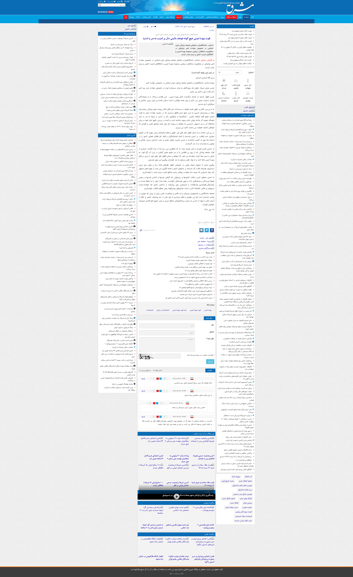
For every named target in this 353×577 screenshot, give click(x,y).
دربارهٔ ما (101, 2)
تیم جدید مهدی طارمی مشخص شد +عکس (177, 526)
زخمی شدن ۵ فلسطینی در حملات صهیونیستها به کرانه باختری (117, 150)
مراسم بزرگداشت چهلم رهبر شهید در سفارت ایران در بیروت (237, 356)
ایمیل (211, 331)
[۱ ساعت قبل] (202, 445)
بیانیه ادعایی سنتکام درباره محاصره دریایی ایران (117, 97)
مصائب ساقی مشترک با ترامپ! (241, 159)
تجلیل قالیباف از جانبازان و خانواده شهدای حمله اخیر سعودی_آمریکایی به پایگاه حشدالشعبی (237, 300)
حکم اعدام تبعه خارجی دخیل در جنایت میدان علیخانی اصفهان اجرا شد (237, 464)
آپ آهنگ (248, 476)
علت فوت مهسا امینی (179, 310)
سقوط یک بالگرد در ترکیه (124, 205)
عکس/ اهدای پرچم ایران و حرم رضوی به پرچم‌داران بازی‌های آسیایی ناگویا (203, 559)
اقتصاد (155, 17)
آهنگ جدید (234, 503)
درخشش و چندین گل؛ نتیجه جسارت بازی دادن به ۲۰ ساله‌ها (152, 526)
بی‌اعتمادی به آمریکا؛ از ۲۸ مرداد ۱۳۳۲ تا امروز (236, 456)
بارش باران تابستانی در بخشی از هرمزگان (119, 238)
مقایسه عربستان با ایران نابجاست (240, 342)
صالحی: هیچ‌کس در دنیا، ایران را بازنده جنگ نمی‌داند (238, 404)
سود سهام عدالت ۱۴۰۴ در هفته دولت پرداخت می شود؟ (118, 127)
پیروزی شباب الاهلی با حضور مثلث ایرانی (119, 161)
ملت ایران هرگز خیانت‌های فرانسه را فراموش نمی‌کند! (237, 411)
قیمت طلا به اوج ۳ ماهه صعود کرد (240, 38)
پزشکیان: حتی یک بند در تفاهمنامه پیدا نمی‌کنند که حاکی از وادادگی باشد (236, 306)
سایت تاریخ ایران (228, 481)
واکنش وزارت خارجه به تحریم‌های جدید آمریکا (236, 252)
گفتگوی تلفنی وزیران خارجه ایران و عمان (238, 286)
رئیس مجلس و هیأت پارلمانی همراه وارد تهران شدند (237, 275)
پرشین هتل (247, 503)
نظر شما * (210, 338)
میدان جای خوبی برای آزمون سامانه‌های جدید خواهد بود (118, 221)
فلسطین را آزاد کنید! (126, 248)
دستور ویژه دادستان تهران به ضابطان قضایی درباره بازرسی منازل (238, 432)
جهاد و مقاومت (188, 17)
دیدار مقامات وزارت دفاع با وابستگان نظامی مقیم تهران (179, 558)
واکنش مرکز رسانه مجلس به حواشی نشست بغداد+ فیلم (238, 210)
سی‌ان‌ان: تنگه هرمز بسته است (122, 314)
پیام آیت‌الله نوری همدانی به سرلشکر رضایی (237, 120)
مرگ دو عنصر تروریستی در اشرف (240, 169)
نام (213, 324)
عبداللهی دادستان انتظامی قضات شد (239, 181)
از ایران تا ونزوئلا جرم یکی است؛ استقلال (238, 415)
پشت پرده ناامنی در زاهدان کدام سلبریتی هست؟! (195, 257)
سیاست (246, 17)
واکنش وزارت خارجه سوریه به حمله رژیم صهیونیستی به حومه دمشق (120, 280)
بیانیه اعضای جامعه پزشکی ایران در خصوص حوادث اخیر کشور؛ (176, 34)
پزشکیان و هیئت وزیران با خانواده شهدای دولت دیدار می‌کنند (236, 148)
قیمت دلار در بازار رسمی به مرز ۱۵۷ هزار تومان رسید (237, 42)
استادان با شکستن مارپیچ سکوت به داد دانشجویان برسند (193, 277)
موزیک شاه (236, 476)
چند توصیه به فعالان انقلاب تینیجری (200, 263)
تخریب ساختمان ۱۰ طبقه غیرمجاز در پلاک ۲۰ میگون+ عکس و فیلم (237, 420)
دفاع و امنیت (200, 17)
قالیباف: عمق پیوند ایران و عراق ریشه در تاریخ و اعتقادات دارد (237, 368)
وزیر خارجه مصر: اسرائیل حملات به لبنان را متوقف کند (119, 388)
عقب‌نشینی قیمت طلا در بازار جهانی (239, 53)
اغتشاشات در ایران (163, 310)
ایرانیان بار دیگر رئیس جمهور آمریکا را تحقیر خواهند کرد (238, 316)
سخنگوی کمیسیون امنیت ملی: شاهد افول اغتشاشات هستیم (191, 291)
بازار (126, 17)
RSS (125, 2)
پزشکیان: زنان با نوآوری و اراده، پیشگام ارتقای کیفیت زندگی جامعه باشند (237, 269)
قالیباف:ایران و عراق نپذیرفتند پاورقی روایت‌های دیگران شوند (236, 328)
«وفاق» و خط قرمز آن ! (244, 460)
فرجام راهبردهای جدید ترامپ (241, 242)
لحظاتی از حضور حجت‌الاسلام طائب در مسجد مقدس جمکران (118, 144)
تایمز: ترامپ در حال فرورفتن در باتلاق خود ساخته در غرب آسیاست (117, 194)
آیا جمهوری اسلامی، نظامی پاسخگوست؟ (198, 284)
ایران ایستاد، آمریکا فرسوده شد (241, 265)
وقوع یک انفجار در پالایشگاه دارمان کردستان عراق (116, 324)
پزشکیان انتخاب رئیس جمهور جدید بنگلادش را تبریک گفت (237, 294)
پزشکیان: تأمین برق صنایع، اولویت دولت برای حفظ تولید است (237, 362)
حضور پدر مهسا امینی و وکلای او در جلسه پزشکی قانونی (193, 267)
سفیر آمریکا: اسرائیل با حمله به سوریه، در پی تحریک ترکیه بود (118, 122)
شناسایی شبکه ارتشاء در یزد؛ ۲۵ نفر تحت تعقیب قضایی (236, 399)
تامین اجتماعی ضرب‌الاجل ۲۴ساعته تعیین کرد (153, 457)
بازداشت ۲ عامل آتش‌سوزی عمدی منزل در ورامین (119, 310)
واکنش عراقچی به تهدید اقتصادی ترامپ (238, 453)
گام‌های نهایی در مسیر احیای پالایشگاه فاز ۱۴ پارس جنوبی (119, 373)
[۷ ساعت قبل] (202, 472)
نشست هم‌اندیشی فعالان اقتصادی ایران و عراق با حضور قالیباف (236, 426)
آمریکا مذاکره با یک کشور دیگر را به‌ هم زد (119, 63)
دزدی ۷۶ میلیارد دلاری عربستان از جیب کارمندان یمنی (117, 233)
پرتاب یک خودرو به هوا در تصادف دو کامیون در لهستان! (118, 77)
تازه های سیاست (247, 115)
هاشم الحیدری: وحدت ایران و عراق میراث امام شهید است (118, 166)
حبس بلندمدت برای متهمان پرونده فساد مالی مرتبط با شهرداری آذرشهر (237, 164)
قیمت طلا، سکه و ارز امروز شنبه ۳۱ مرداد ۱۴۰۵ (235, 34)
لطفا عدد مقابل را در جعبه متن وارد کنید (200, 355)
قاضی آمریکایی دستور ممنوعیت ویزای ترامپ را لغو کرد (118, 209)
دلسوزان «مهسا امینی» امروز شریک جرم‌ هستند (196, 294)
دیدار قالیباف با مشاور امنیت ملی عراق (239, 437)
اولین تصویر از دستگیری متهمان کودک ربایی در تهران (118, 89)
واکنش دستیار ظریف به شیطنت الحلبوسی (237, 338)
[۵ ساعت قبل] (176, 514)
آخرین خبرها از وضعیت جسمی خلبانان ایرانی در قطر (117, 39)
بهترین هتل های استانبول (242, 485)
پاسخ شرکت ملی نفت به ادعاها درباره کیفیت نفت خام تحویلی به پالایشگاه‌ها (118, 243)
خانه (252, 17)
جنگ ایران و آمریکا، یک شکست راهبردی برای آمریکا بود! (118, 319)
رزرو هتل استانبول (245, 489)
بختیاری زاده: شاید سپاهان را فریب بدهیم (118, 113)
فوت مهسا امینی (195, 310)
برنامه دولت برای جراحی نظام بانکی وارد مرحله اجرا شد (118, 188)
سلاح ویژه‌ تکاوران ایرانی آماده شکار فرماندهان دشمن (118, 68)
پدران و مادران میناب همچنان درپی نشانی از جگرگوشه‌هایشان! (238, 216)
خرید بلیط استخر (231, 507)
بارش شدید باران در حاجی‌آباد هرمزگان (120, 340)
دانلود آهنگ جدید (245, 481)
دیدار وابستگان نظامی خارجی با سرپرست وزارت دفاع (118, 292)
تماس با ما (110, 2)
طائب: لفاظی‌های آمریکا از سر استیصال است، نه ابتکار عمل (236, 228)
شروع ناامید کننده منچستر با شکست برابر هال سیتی (118, 355)
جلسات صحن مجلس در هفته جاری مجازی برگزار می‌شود (236, 186)
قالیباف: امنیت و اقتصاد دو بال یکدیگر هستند (236, 345)
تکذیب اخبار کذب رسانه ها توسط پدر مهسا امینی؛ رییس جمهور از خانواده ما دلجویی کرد (182, 274)
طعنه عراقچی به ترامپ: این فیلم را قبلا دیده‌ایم (236, 289)
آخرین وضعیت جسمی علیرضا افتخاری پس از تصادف (203, 457)
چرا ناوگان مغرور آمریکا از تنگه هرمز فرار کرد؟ (117, 117)
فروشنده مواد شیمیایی (243, 516)
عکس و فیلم (147, 17)
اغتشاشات (149, 310)
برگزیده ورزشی (209, 502)
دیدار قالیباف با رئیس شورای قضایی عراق (238, 450)
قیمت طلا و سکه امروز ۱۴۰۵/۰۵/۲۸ (239, 56)
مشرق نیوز (234, 7)
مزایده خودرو (247, 507)
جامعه (162, 17)
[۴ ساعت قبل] (151, 545)
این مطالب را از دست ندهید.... (203, 433)
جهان (240, 17)
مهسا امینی (208, 310)
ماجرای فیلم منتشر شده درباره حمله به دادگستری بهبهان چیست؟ (236, 445)
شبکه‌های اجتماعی (212, 17)
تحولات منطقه (231, 17)
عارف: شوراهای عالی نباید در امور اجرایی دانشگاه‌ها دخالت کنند (239, 392)
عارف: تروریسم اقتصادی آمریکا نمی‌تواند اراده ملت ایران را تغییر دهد (237, 131)
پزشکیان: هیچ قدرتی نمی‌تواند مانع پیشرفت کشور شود (236, 155)
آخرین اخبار (131, 135)
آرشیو (119, 2)
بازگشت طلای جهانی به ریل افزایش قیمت (237, 63)
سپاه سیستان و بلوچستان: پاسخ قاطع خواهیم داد (195, 287)
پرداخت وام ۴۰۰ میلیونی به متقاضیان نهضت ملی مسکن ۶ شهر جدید (178, 458)
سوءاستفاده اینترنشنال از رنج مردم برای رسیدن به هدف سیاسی (236, 333)
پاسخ (143, 378)
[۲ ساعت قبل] (176, 445)
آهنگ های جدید (246, 498)
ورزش (222, 17)
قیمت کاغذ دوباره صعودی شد (242, 31)
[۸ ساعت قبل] (176, 472)
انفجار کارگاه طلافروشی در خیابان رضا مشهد (151, 558)
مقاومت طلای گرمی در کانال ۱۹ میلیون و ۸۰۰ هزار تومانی (237, 48)
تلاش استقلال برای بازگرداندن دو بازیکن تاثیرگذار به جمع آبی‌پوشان (117, 83)
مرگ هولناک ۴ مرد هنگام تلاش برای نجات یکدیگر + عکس (117, 49)
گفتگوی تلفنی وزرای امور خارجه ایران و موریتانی (236, 469)
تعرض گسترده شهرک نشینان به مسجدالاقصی (117, 183)
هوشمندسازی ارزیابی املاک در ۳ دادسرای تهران (235, 178)
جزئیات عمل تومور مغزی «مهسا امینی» (199, 260)
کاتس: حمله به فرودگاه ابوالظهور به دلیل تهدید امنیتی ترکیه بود (118, 335)
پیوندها (131, 17)
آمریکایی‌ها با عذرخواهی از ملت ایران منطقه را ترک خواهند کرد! (237, 256)
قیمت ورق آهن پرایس (244, 511)
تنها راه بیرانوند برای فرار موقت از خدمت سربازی (116, 94)
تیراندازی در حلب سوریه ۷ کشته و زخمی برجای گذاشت (118, 361)
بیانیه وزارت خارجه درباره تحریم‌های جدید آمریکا (235, 372)
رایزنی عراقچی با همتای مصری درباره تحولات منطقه (238, 124)
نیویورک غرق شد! (127, 263)
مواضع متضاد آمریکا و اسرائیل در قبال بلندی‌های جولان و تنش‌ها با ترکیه (117, 298)
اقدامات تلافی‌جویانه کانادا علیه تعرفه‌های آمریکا (117, 140)
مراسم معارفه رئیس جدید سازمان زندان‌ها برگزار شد (236, 247)
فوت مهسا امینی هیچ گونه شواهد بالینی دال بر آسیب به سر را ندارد (176, 38)
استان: (250, 72)
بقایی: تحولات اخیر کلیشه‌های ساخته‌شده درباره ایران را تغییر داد (236, 377)
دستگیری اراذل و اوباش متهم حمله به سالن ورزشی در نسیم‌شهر (187, 495)
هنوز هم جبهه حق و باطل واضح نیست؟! (198, 270)
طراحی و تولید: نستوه (176, 573)
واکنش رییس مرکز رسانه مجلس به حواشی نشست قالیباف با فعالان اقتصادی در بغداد (238, 204)
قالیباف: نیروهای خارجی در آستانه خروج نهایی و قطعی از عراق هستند (236, 281)
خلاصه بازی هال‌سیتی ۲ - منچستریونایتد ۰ (205, 526)
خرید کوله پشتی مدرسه (243, 520)
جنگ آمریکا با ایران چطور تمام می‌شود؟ (119, 110)
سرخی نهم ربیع (246, 233)
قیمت (252, 26)
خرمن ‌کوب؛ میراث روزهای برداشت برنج (119, 107)
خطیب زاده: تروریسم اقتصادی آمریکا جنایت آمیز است (236, 222)
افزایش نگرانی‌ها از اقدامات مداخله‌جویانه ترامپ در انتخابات (117, 379)
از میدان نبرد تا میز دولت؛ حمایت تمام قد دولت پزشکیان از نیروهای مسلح (236, 143)
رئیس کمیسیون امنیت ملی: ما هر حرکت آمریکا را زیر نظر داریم (236, 383)
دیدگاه (138, 17)
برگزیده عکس (209, 534)
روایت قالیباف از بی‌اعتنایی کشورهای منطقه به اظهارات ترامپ (237, 173)
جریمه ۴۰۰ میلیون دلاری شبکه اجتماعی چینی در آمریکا (117, 304)
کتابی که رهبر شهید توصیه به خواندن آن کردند (117, 180)
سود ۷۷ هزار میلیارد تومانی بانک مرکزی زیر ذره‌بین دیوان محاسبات (238, 238)
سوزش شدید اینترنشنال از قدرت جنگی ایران (237, 261)
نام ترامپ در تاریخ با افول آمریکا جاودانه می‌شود (235, 311)
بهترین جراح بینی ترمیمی (242, 494)
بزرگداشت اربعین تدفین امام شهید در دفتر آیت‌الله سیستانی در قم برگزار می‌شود (238, 350)
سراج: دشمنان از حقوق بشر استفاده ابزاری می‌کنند (238, 198)
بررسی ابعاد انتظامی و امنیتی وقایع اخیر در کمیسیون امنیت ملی (191, 280)
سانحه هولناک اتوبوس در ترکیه (122, 384)
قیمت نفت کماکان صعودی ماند (241, 60)
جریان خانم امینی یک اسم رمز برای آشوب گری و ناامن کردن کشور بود (188, 298)
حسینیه (178, 17)
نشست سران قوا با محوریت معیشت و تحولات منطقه (237, 136)
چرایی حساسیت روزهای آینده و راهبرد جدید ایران (235, 388)
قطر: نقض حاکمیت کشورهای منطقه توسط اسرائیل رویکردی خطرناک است (119, 156)
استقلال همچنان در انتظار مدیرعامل (121, 331)
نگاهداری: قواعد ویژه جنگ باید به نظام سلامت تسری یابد (237, 192)
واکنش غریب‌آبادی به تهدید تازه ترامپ (239, 440)
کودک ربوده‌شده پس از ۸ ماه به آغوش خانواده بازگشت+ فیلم (118, 58)
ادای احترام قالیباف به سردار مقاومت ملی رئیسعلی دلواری (239, 321)
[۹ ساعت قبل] (151, 472)
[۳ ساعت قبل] (151, 445)
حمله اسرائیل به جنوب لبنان (123, 327)
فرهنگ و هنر (170, 17)
